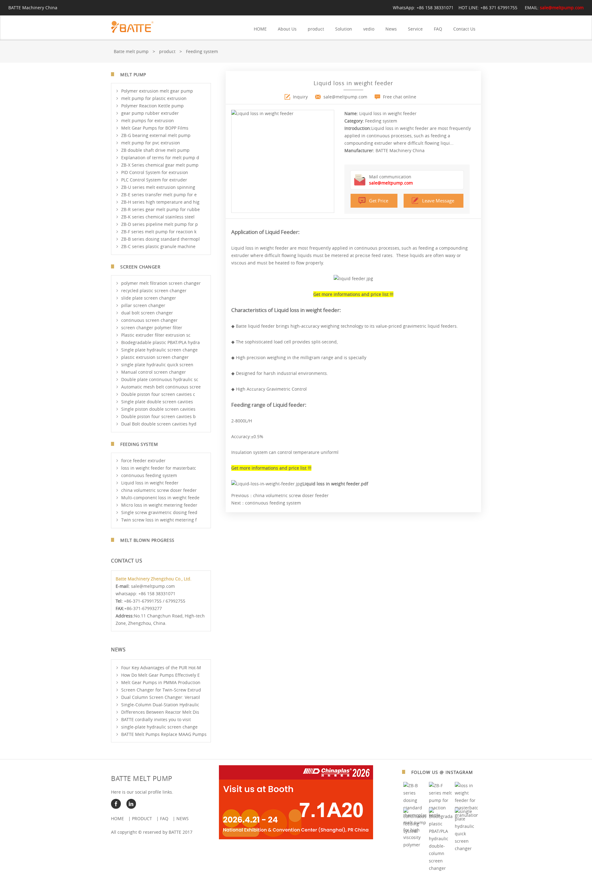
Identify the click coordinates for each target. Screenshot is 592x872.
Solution (343, 29)
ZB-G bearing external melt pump (156, 135)
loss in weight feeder (267, 248)
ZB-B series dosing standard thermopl (160, 239)
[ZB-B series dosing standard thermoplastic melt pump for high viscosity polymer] (415, 845)
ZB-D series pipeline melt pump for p (159, 224)
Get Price (378, 200)
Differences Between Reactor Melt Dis (160, 712)
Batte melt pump (131, 51)
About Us (287, 29)
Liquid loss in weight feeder (150, 483)
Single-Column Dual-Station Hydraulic (160, 705)
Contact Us (464, 29)
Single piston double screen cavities (158, 409)
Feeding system (202, 51)
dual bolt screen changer (147, 313)
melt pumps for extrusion (147, 120)
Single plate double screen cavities (157, 402)
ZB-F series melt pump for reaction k (158, 232)
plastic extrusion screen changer (155, 357)
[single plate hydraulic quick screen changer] (466, 848)
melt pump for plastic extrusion (154, 98)
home (117, 818)
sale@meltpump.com (562, 7)
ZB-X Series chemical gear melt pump (160, 165)
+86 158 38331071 (435, 7)
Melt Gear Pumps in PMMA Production (160, 682)
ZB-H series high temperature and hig (160, 202)
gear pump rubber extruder (150, 113)
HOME (260, 29)
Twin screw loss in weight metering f (159, 520)
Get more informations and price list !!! (353, 294)
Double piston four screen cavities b (158, 416)
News (391, 29)
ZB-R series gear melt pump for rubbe (160, 209)
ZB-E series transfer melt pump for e (159, 194)
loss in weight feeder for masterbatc (158, 468)
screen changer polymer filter (151, 327)
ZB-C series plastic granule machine (158, 246)
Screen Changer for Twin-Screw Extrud (161, 690)
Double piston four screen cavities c (158, 394)
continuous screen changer (149, 320)
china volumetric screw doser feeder (159, 490)
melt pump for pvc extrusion (150, 143)
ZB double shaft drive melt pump (155, 150)
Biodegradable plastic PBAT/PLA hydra (160, 342)
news (182, 818)
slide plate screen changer (148, 298)
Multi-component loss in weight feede (160, 497)
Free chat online (399, 97)
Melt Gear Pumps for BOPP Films (154, 128)
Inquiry (300, 97)
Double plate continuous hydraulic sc (159, 379)
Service (415, 29)
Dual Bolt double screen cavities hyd (158, 424)
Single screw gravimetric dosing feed (159, 512)
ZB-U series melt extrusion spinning (158, 187)
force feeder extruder (143, 460)
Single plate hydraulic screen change (159, 350)
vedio (368, 29)
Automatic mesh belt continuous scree (161, 387)
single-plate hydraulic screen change (159, 727)
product (316, 29)
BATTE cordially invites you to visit (156, 719)
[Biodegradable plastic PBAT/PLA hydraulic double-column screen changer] (440, 868)
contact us (126, 560)
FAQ (438, 29)
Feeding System (139, 444)
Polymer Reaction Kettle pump (152, 106)
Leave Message (438, 200)
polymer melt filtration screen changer (161, 283)
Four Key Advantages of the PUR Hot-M (161, 668)
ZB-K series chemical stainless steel (158, 217)
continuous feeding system (149, 475)
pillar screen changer (143, 305)
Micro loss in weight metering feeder (159, 505)
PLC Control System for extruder (154, 180)
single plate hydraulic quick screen (157, 364)
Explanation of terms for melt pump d (160, 157)
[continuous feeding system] (415, 831)
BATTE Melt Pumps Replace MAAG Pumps (164, 734)
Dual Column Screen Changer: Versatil (160, 697)
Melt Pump (133, 74)
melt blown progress (147, 540)
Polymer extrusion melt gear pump (157, 91)
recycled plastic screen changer (154, 290)
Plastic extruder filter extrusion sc (156, 335)
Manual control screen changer (153, 372)
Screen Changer (140, 267)
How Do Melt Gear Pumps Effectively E (160, 675)
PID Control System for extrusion (154, 172)
